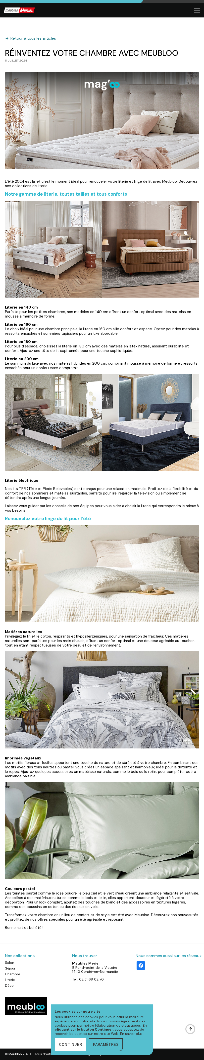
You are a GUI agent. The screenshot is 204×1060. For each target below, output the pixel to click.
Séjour (10, 968)
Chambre (12, 974)
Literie (10, 980)
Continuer (70, 1045)
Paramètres (106, 1045)
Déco (9, 985)
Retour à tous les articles (33, 38)
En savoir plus (131, 1033)
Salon (9, 962)
